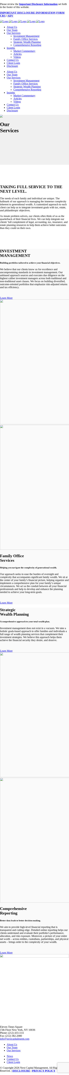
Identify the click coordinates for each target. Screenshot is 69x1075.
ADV (10, 15)
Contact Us (13, 1059)
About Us (12, 1044)
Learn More (6, 297)
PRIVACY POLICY (43, 1070)
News (10, 1056)
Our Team (12, 1047)
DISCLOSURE (21, 1070)
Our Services (13, 1050)
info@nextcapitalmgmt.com (14, 1038)
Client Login (13, 1062)
